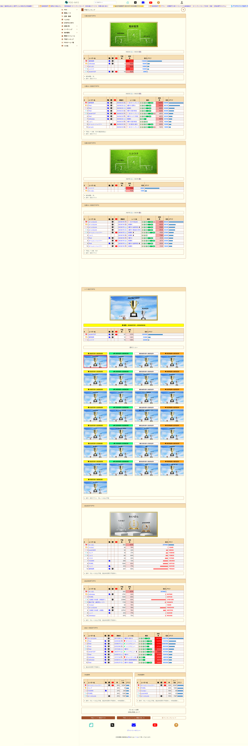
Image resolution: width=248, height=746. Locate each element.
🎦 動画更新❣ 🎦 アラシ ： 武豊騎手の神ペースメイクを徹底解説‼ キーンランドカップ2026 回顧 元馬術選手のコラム (175, 6)
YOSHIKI (91, 561)
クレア (91, 552)
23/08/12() (118, 660)
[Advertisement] (133, 272)
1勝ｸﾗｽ (130, 238)
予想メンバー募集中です (98, 718)
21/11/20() (119, 649)
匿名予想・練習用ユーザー (97, 602)
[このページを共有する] (183, 10)
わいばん (91, 191)
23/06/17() (118, 643)
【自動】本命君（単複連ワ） (97, 599)
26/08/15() (122, 227)
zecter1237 (92, 71)
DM (129, 737)
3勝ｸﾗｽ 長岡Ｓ (131, 105)
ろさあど (91, 547)
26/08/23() (121, 103)
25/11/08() (118, 638)
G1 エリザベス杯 (131, 657)
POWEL (91, 563)
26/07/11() (119, 651)
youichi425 (92, 550)
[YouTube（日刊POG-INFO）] (150, 2)
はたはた (91, 66)
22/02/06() (118, 646)
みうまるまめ (93, 222)
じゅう (90, 121)
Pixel (89, 105)
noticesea (92, 63)
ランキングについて (170, 718)
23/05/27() (118, 662)
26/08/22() (121, 105)
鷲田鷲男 (91, 61)
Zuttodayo (92, 615)
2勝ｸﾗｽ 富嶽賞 (128, 662)
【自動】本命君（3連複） (97, 610)
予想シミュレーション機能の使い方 (134, 718)
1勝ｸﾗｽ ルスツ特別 (132, 116)
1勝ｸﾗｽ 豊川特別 (132, 111)
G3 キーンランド (133, 103)
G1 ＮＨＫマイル (131, 641)
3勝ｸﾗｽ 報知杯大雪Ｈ (134, 230)
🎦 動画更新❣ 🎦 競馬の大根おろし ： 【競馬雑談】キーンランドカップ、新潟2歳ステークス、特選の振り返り (60, 6)
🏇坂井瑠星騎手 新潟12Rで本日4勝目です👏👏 (115, 6)
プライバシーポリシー (133, 730)
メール (136, 737)
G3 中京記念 (134, 222)
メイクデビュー (130, 643)
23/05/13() (118, 654)
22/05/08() (118, 641)
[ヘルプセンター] (158, 2)
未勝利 (129, 108)
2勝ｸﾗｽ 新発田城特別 (130, 660)
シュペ (91, 566)
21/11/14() (119, 657)
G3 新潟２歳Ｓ (133, 124)
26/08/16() (122, 222)
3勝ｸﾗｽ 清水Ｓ (128, 638)
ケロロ (91, 558)
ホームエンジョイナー (95, 124)
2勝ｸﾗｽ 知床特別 (133, 227)
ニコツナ (91, 69)
